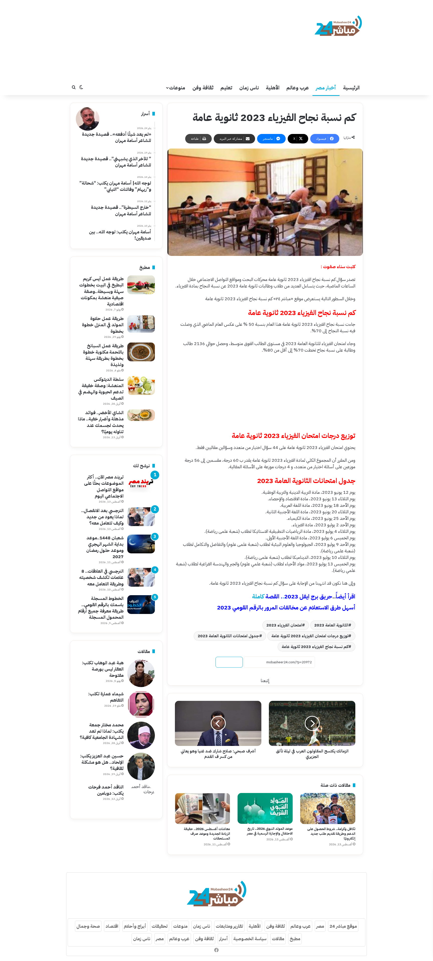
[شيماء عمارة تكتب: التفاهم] (141, 704)
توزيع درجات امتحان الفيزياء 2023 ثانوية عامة (309, 636)
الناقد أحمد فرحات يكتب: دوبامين (106, 789)
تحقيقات (160, 926)
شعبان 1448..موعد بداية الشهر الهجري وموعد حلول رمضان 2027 (105, 547)
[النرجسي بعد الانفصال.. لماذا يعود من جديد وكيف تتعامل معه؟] (141, 516)
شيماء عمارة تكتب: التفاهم (106, 696)
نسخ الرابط (229, 662)
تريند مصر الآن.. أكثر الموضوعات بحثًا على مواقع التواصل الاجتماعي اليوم (104, 486)
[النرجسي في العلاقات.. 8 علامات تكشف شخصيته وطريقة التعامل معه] (141, 577)
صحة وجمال (88, 926)
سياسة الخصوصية (249, 938)
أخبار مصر (326, 87)
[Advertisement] (166, 40)
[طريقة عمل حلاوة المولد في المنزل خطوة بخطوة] (141, 324)
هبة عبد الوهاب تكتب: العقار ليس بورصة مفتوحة (103, 669)
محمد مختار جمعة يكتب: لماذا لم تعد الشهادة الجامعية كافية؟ (102, 731)
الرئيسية (351, 87)
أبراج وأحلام (135, 926)
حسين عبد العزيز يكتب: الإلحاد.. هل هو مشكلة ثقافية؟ (102, 762)
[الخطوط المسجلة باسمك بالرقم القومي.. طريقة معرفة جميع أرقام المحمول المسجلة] (141, 604)
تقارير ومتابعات (229, 926)
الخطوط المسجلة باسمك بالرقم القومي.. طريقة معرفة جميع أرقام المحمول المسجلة (101, 608)
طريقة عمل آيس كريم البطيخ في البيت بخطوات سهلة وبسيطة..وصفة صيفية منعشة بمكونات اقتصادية (101, 291)
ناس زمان (249, 87)
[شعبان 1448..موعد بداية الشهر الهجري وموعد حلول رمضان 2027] (141, 544)
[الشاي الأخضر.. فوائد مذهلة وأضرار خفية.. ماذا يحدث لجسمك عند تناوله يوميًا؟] (141, 415)
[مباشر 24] (338, 26)
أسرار (223, 938)
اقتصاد (111, 926)
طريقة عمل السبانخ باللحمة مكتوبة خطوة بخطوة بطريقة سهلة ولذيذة (103, 355)
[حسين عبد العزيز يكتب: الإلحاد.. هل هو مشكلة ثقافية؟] (141, 766)
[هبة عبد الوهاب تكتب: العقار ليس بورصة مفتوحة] (141, 673)
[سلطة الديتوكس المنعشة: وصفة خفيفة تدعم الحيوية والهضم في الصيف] (141, 385)
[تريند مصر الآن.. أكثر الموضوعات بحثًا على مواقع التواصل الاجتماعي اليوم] (141, 483)
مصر (320, 926)
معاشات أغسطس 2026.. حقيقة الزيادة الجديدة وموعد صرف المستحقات (207, 833)
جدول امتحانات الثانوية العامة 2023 (228, 636)
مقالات (278, 938)
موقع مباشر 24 (343, 926)
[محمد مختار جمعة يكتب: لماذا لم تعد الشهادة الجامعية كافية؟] (141, 735)
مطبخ (295, 938)
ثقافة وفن (202, 87)
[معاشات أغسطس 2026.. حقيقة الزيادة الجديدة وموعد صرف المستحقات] (202, 808)
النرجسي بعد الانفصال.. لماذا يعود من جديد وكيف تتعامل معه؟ (102, 516)
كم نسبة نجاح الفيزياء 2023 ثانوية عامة (315, 647)
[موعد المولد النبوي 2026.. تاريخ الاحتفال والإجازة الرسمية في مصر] (265, 808)
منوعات (177, 87)
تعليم (226, 87)
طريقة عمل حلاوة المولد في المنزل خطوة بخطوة (103, 324)
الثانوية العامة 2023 (331, 625)
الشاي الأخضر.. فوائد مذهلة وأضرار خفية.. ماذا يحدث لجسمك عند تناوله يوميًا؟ (101, 422)
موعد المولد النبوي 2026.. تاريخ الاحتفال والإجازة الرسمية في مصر (270, 831)
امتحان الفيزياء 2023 (284, 625)
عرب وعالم (297, 87)
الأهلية (272, 87)
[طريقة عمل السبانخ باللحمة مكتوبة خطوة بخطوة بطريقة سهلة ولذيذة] (141, 352)
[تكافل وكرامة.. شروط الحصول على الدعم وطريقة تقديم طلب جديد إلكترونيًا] (327, 808)
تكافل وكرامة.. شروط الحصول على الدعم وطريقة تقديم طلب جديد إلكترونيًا (331, 833)
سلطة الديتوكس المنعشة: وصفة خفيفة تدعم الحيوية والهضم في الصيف (101, 389)
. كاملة (292, 596)
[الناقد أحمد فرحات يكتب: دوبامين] (141, 797)
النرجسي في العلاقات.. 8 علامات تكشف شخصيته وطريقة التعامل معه (101, 577)
